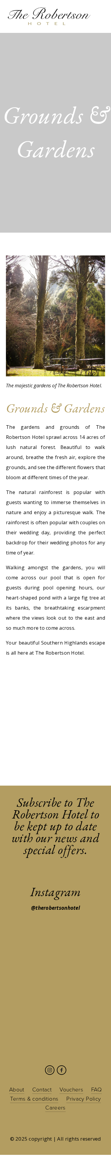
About (16, 1089)
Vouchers (71, 1089)
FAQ (96, 1089)
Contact (42, 1089)
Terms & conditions (34, 1098)
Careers (55, 1107)
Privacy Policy (83, 1098)
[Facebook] (61, 1070)
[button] (18, 697)
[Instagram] (49, 1070)
